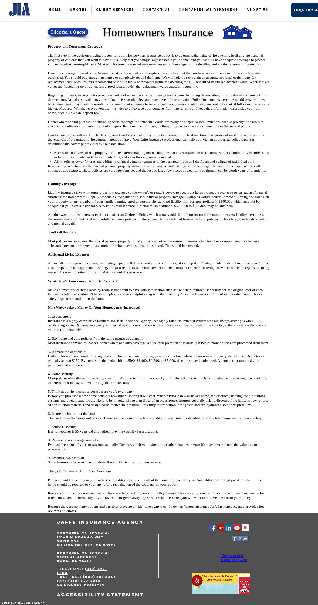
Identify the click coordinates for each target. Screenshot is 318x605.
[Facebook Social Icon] (212, 527)
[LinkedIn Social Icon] (228, 527)
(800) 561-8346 (99, 577)
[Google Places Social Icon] (245, 527)
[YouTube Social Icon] (236, 527)
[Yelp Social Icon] (220, 527)
